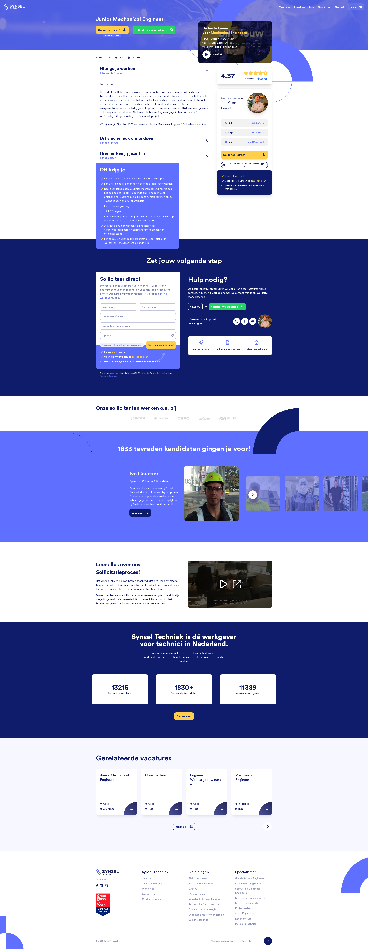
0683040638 (257, 132)
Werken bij (148, 888)
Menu (353, 6)
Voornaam (109, 307)
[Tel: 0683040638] (244, 321)
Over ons (147, 878)
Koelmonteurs (243, 918)
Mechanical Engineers (248, 883)
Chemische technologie (202, 909)
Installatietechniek (245, 923)
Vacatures (284, 6)
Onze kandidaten (152, 883)
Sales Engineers (244, 913)
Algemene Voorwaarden (222, 941)
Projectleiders (243, 908)
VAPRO (193, 888)
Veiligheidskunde (198, 919)
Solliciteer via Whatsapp (151, 30)
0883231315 (258, 123)
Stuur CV (195, 306)
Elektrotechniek (198, 878)
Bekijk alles (181, 826)
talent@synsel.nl (255, 142)
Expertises (299, 6)
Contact (339, 6)
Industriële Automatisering (204, 899)
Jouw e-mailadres (113, 316)
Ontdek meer (184, 716)
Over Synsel (324, 6)
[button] (235, 42)
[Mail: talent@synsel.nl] (252, 321)
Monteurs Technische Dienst (252, 897)
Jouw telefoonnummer (116, 326)
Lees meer (137, 512)
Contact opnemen (152, 899)
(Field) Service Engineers (249, 878)
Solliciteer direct (109, 31)
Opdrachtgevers (151, 893)
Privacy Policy (248, 941)
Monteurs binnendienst (248, 903)
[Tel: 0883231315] (236, 321)
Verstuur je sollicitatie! (161, 344)
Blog (311, 6)
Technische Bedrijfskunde (204, 904)
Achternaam (149, 307)
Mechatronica (197, 893)
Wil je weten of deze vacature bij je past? (246, 165)
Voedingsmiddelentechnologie (206, 914)
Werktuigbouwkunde (201, 883)
